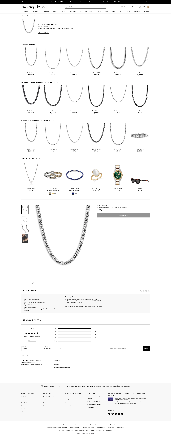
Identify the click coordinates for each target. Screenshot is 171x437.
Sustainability (68, 405)
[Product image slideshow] (63, 245)
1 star (55, 341)
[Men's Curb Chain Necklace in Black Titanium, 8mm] (31, 97)
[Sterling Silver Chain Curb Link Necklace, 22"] (96, 59)
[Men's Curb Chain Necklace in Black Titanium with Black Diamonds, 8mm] (53, 97)
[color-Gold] (53, 193)
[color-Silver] (55, 193)
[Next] (147, 59)
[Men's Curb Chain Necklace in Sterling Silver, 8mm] (31, 59)
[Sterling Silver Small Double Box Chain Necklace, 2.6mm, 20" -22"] (74, 97)
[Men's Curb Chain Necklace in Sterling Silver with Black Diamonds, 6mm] (96, 135)
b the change (68, 399)
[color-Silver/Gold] (50, 193)
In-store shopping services (93, 401)
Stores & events (90, 407)
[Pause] (148, 2)
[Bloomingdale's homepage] (22, 15)
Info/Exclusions (125, 386)
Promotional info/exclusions (122, 403)
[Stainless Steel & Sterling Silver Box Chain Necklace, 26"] (140, 97)
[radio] (50, 193)
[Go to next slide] (146, 2)
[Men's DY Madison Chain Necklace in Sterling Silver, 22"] (53, 59)
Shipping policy (25, 409)
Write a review (32, 340)
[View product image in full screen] (33, 283)
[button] (58, 245)
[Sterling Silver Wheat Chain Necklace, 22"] (118, 135)
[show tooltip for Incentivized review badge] (33, 362)
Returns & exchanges (26, 405)
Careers (67, 402)
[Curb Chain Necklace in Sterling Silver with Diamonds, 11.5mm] (118, 59)
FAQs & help (24, 402)
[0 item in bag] (148, 7)
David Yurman (43, 27)
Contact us (24, 399)
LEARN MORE (117, 1)
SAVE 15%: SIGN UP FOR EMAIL (52, 386)
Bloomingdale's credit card (50, 396)
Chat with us (24, 396)
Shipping (86, 306)
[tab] (25, 209)
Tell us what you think (26, 412)
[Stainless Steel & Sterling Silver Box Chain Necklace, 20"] (96, 97)
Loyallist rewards (47, 399)
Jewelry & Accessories (30, 15)
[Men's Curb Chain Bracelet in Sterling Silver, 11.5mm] (140, 135)
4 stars (56, 331)
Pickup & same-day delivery (94, 404)
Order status (46, 402)
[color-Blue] (73, 193)
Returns (94, 306)
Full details (43, 32)
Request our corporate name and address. (101, 430)
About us (67, 396)
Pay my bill (46, 405)
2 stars (56, 338)
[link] (31, 74)
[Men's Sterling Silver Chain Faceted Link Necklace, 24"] (74, 59)
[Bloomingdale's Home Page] (33, 7)
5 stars (56, 328)
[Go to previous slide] (22, 2)
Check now (133, 403)
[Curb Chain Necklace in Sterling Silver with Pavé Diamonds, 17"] (140, 59)
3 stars (56, 334)
